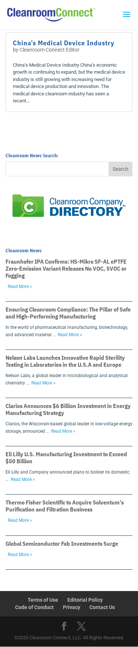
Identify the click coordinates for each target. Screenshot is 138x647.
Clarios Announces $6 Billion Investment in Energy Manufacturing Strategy (68, 409)
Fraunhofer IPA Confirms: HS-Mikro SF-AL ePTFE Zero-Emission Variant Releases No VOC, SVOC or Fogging (66, 268)
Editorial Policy (85, 600)
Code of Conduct (34, 607)
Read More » (20, 286)
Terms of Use (43, 600)
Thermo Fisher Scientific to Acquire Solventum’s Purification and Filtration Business (65, 506)
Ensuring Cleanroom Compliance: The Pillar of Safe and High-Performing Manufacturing (68, 313)
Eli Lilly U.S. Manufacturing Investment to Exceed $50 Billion (66, 457)
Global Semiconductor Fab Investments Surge (62, 543)
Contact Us (102, 607)
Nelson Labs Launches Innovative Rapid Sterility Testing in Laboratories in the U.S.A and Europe (65, 361)
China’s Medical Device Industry (63, 43)
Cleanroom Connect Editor (49, 50)
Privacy (71, 607)
